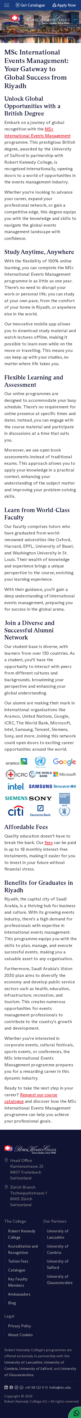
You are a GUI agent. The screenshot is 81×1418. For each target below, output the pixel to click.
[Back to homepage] (40, 19)
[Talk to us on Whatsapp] (21, 1387)
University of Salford (35, 1368)
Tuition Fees (18, 1261)
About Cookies (20, 1334)
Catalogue (16, 1270)
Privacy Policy (19, 1326)
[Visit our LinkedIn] (6, 1387)
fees (48, 842)
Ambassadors (19, 1294)
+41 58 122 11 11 (36, 1387)
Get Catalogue (32, 5)
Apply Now (66, 5)
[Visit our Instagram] (16, 1387)
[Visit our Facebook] (11, 1387)
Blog (12, 1303)
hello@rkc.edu (60, 1387)
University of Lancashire (23, 1362)
